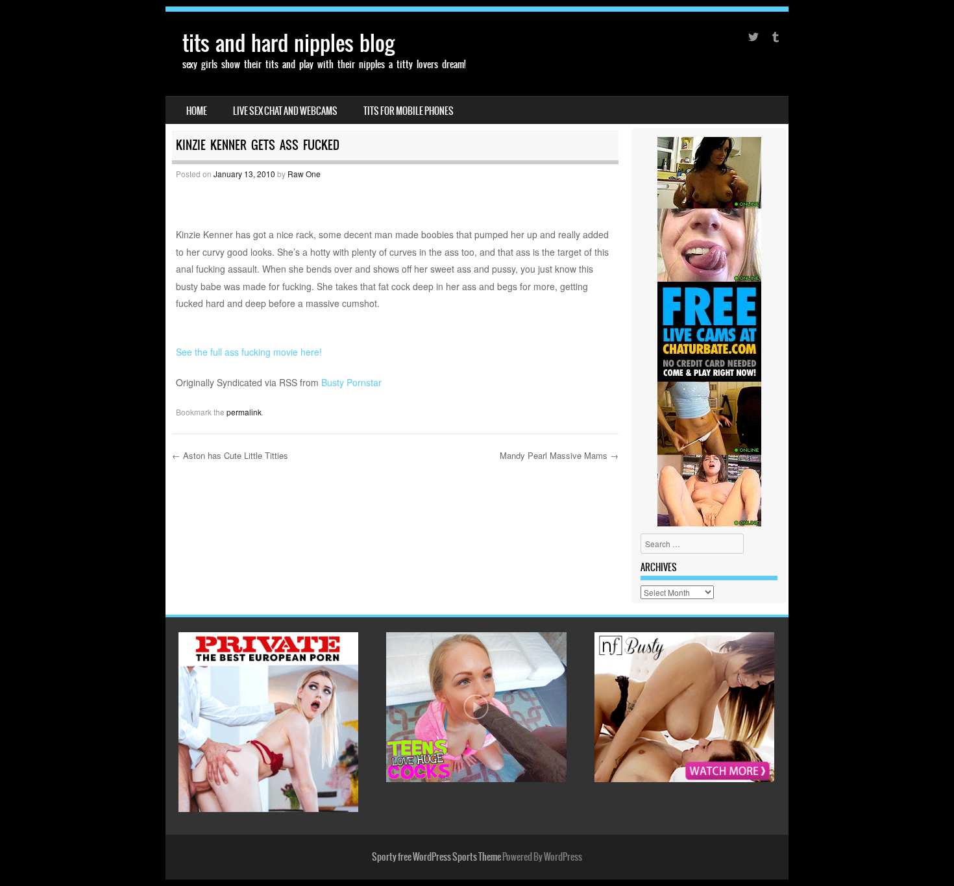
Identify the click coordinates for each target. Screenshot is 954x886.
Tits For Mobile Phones (408, 111)
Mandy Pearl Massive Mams (559, 455)
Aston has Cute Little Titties (230, 455)
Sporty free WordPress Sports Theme (436, 857)
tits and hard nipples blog (288, 43)
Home (196, 111)
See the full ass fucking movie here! (249, 351)
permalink (244, 411)
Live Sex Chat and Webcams (285, 111)
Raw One (304, 173)
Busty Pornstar (351, 382)
